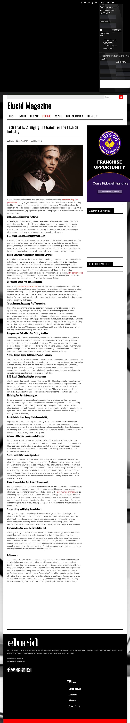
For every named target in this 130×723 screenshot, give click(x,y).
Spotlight (46, 116)
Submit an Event (75, 689)
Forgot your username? (109, 47)
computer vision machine (27, 286)
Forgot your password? (109, 41)
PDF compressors (75, 273)
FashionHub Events (74, 116)
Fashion (22, 116)
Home (11, 116)
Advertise (72, 701)
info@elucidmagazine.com (15, 658)
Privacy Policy (74, 706)
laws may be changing (66, 492)
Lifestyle (34, 116)
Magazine (58, 116)
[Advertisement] (106, 238)
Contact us (92, 116)
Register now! (109, 10)
